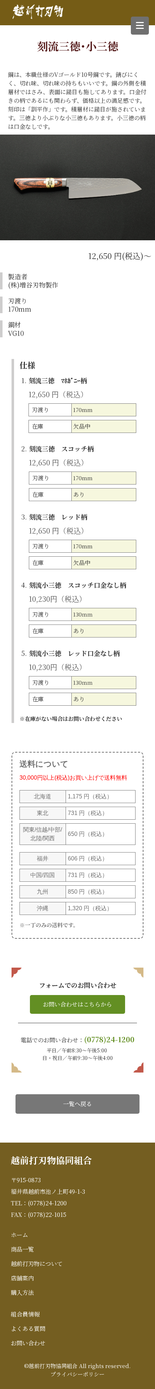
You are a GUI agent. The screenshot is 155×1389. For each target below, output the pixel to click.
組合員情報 (25, 1314)
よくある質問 (28, 1328)
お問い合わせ (28, 1343)
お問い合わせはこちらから (77, 1004)
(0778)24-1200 (109, 1039)
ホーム (19, 1235)
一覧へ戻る (77, 1104)
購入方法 (22, 1292)
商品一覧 (22, 1249)
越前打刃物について (37, 1263)
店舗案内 (22, 1278)
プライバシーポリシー (77, 1374)
